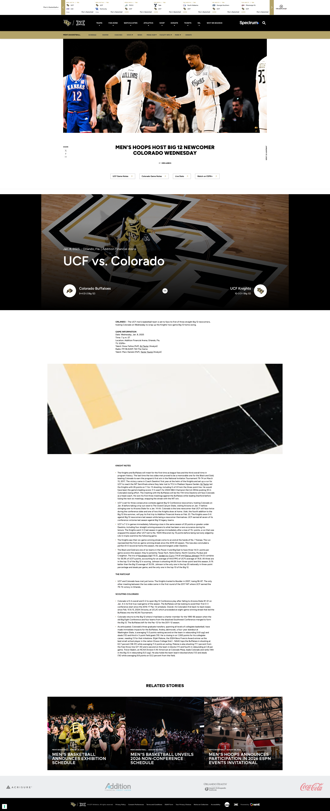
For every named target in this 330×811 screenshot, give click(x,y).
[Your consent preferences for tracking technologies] (4, 806)
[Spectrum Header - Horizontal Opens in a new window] (249, 23)
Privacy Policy (121, 804)
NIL (199, 23)
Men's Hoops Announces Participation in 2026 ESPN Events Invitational (240, 759)
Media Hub (151, 35)
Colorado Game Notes (155, 177)
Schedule (92, 35)
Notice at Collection (201, 804)
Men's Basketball (60, 750)
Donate (174, 23)
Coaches (118, 35)
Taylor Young (147, 352)
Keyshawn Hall (145, 555)
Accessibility (215, 804)
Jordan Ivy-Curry (167, 555)
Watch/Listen (130, 23)
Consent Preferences (136, 804)
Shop (161, 23)
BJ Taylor (144, 346)
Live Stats (183, 177)
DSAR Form (169, 804)
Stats (129, 35)
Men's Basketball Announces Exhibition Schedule (79, 759)
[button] (63, 7)
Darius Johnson (192, 555)
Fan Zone (113, 23)
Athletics (148, 23)
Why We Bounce (214, 23)
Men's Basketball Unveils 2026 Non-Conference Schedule (162, 759)
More (177, 35)
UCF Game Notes (124, 177)
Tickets (187, 23)
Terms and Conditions (154, 804)
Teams (99, 23)
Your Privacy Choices (183, 804)
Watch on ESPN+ (208, 177)
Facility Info (165, 35)
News (140, 35)
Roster (105, 35)
